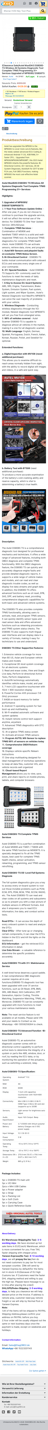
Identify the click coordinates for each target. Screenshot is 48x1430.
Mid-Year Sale (30, 1361)
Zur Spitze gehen (37, 1371)
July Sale (33, 1365)
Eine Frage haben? (10, 79)
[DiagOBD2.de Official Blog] (3, 1412)
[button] (4, 62)
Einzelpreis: (7, 107)
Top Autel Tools (22, 1365)
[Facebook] (8, 1412)
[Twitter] (14, 1412)
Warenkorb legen (22, 121)
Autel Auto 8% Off (9, 1365)
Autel (11, 76)
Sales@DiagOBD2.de (19, 1345)
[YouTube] (19, 1412)
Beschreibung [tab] (11, 134)
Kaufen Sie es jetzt (31, 113)
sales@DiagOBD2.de (17, 1407)
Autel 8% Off (19, 1361)
